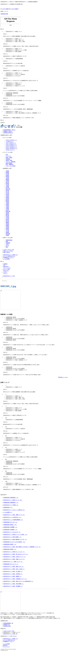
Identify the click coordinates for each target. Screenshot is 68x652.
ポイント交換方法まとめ (9, 256)
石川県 (7, 193)
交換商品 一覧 (7, 131)
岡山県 (7, 215)
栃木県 (7, 182)
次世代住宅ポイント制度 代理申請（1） (13, 573)
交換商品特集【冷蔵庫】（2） (10, 529)
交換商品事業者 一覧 (9, 129)
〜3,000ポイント (10, 141)
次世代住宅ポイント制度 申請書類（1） (13, 586)
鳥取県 (7, 212)
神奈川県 (8, 189)
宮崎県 (7, 232)
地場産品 (8, 159)
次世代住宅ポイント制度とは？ (10, 254)
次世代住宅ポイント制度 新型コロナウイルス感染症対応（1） (18, 581)
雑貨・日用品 (9, 157)
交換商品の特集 (4, 13)
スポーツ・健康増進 (10, 161)
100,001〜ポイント (10, 149)
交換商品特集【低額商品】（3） (11, 502)
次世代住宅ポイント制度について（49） (12, 500)
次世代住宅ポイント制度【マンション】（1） (14, 551)
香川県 (7, 221)
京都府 (7, 205)
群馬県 (7, 183)
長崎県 (7, 228)
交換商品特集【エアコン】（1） (11, 564)
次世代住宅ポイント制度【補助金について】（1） (15, 539)
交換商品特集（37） (8, 507)
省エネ (7, 245)
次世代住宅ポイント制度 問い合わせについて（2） (15, 554)
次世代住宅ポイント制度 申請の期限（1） (13, 583)
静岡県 (7, 200)
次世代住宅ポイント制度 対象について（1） (14, 559)
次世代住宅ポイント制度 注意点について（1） (14, 556)
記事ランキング (8, 250)
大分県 (7, 231)
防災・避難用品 (9, 164)
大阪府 (7, 207)
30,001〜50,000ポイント (11, 140)
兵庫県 (7, 208)
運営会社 (5, 645)
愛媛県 (7, 222)
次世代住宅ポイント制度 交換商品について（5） (15, 578)
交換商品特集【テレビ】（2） (10, 522)
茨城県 (7, 180)
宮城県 (7, 175)
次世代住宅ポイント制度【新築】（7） (12, 537)
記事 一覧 (6, 252)
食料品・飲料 (9, 160)
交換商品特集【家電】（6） (9, 549)
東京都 (7, 187)
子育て (7, 244)
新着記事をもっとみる (62, 377)
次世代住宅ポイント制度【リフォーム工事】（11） (15, 534)
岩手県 (7, 173)
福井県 (7, 194)
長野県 (7, 197)
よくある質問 (6, 259)
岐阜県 (7, 198)
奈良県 (7, 210)
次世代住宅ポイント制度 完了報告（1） (13, 571)
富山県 (7, 191)
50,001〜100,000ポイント (12, 148)
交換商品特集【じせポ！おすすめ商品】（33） (14, 541)
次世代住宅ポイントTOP (9, 276)
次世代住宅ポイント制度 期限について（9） (14, 514)
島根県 (7, 214)
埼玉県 (7, 184)
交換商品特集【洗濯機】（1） (10, 527)
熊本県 (7, 229)
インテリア (8, 156)
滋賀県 (7, 204)
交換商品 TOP (6, 624)
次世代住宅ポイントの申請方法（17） (12, 517)
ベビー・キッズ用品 (10, 166)
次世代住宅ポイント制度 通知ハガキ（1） (13, 566)
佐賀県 (7, 226)
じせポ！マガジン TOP (8, 249)
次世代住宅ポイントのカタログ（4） (12, 532)
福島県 (7, 179)
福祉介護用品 (9, 163)
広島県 (7, 217)
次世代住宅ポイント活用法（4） (11, 505)
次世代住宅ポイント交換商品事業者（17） (13, 519)
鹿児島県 (8, 233)
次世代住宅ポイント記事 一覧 (10, 633)
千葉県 (7, 186)
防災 (7, 247)
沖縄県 (7, 235)
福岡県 (7, 225)
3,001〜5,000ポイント (11, 142)
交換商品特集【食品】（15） (10, 524)
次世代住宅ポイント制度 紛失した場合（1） (14, 569)
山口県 (7, 218)
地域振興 (8, 242)
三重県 (7, 203)
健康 (7, 241)
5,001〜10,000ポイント (11, 144)
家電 (7, 154)
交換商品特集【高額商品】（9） (11, 497)
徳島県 (7, 219)
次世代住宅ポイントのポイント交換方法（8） (14, 509)
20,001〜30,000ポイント (11, 147)
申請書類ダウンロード (8, 257)
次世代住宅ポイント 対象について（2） (13, 561)
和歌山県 (8, 211)
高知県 (7, 224)
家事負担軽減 (9, 240)
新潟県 (7, 190)
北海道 (7, 170)
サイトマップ (6, 646)
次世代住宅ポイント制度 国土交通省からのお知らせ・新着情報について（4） (22, 546)
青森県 (7, 172)
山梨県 (7, 196)
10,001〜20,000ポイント (11, 145)
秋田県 (7, 176)
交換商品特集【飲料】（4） (9, 544)
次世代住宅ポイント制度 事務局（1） (12, 576)
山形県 (7, 177)
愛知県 (7, 201)
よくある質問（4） (7, 512)
